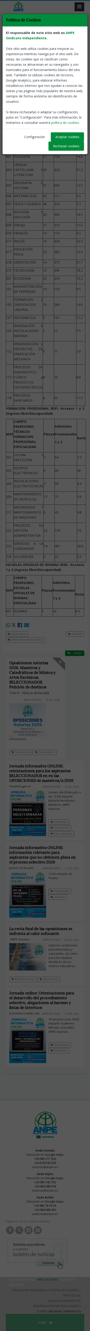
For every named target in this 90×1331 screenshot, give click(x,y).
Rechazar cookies (66, 146)
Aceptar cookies (67, 137)
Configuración (34, 137)
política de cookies (65, 122)
